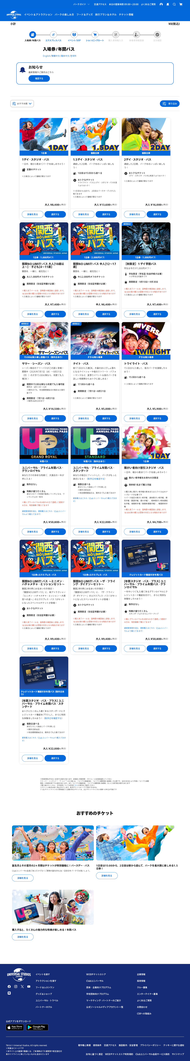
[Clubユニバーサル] (161, 4)
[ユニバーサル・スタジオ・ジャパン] (19, 975)
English (46, 55)
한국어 (73, 55)
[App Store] (15, 1027)
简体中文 (65, 55)
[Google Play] (37, 1027)
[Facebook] (9, 986)
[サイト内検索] (174, 4)
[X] (22, 986)
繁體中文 (56, 55)
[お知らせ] (167, 4)
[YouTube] (29, 986)
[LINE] (9, 993)
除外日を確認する (96, 478)
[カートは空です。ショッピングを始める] (181, 4)
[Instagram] (15, 986)
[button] (82, 4)
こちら (75, 785)
